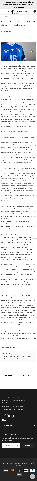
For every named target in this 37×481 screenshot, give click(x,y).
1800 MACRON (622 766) (13, 407)
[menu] (2, 12)
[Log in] (28, 12)
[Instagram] (9, 416)
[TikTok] (14, 416)
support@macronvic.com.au (13, 409)
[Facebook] (4, 416)
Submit (28, 445)
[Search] (8, 12)
